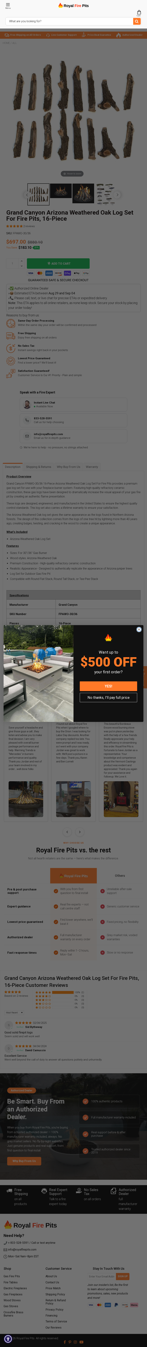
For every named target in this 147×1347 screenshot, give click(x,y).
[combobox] (73, 21)
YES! (108, 686)
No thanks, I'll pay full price (108, 697)
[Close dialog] (139, 629)
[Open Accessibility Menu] (8, 1338)
